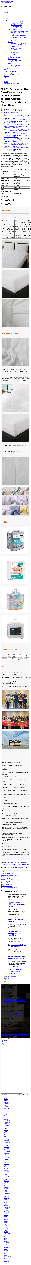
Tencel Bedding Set (16, 25)
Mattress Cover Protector (7, 878)
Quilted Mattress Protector (18, 35)
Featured (6, 17)
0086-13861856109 (17, 1013)
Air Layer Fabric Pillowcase (18, 43)
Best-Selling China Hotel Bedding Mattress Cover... (17, 957)
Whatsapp (3, 1044)
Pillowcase (10, 42)
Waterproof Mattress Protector (9, 887)
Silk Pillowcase (15, 49)
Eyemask (13, 66)
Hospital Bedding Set (17, 23)
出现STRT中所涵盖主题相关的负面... (15, 1001)
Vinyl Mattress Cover (6, 886)
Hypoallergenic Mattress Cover (9, 875)
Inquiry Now (4, 1029)
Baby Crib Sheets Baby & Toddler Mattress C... (17, 946)
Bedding (10, 20)
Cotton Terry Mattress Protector (19, 31)
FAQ (5, 77)
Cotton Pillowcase (16, 46)
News (5, 69)
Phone (2, 1041)
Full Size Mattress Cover (7, 873)
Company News (12, 71)
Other (9, 63)
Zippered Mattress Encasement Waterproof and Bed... (16, 904)
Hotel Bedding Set (16, 26)
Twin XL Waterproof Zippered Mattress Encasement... (15, 971)
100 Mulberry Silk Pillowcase (9, 1034)
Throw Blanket (15, 52)
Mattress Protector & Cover (15, 29)
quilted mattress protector (7, 884)
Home (5, 15)
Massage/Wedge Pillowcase (18, 45)
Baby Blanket (15, 54)
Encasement (14, 39)
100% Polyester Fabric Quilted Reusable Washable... (16, 933)
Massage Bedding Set (17, 28)
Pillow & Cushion (12, 59)
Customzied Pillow (16, 60)
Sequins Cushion (15, 62)
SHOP (6, 18)
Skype (2, 1043)
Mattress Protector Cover (7, 881)
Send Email (4, 1040)
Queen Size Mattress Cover (8, 882)
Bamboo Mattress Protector (18, 37)
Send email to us (5, 196)
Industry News (12, 73)
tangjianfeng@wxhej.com (16, 1015)
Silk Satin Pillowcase (10, 1037)
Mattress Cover (5, 876)
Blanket (10, 51)
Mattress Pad (14, 40)
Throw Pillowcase (16, 48)
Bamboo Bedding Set (17, 22)
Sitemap (8, 1032)
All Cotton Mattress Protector (9, 872)
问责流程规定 (8, 1002)
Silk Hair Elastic (15, 65)
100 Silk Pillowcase (22, 1037)
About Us (6, 76)
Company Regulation (13, 74)
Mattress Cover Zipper (7, 879)
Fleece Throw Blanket (24, 1034)
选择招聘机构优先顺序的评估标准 (14, 999)
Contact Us (7, 68)
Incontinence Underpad (14, 57)
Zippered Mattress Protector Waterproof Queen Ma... (15, 919)
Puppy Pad (11, 56)
